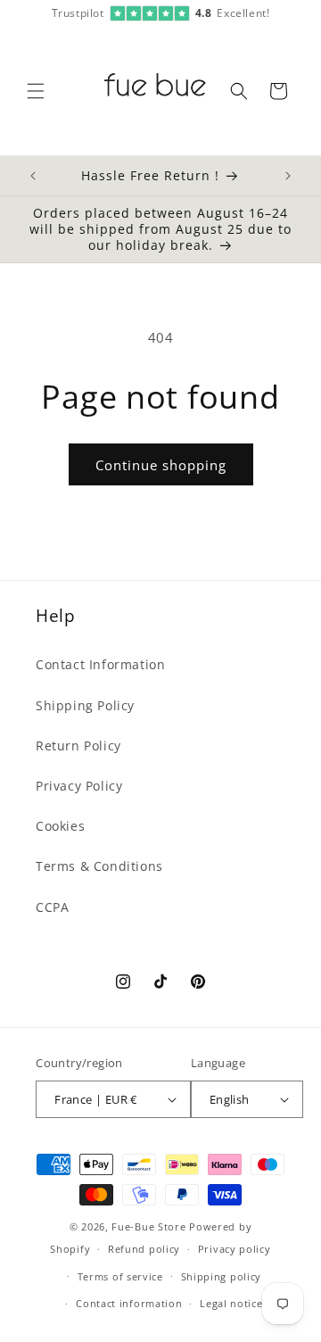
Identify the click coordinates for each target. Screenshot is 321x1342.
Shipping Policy (85, 705)
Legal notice (231, 1303)
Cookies (60, 825)
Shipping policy (221, 1276)
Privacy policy (234, 1248)
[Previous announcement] (33, 175)
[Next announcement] (288, 175)
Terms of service (120, 1276)
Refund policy (144, 1248)
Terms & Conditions (99, 865)
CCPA (52, 907)
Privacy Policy (79, 785)
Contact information (129, 1303)
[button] (35, 91)
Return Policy (78, 745)
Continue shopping (160, 465)
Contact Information (100, 664)
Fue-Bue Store (148, 1226)
